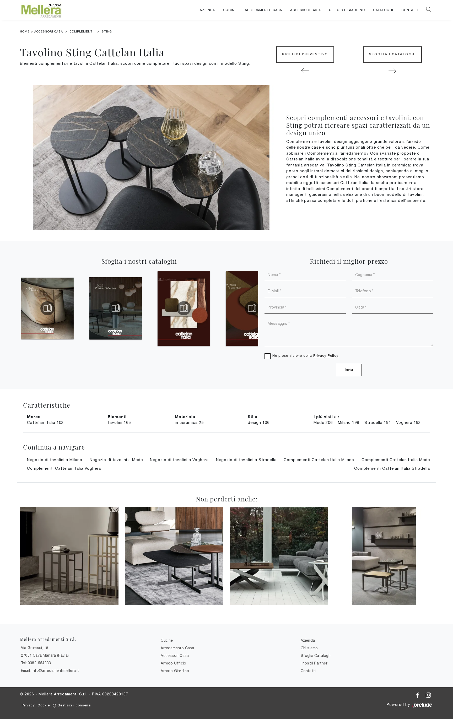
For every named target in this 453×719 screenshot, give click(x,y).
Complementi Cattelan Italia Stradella (392, 468)
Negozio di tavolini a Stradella (246, 459)
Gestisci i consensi (74, 705)
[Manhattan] (69, 556)
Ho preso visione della (305, 356)
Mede (323, 422)
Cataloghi (383, 10)
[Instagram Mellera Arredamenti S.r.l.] (428, 694)
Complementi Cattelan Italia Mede (396, 459)
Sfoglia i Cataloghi (392, 54)
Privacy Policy (325, 356)
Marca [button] (34, 416)
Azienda (207, 10)
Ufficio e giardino (347, 10)
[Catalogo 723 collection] (251, 308)
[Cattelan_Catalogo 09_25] (47, 308)
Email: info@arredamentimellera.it (50, 670)
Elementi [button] (117, 416)
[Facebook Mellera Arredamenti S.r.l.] (418, 694)
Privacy (28, 705)
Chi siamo (309, 648)
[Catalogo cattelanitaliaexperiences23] (183, 308)
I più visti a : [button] (326, 416)
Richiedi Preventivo (305, 54)
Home (25, 31)
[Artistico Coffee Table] (279, 556)
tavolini (119, 422)
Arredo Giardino (175, 671)
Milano (348, 422)
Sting (107, 31)
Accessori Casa (305, 10)
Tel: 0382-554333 (36, 663)
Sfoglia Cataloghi (316, 655)
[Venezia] (384, 556)
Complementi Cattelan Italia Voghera (64, 468)
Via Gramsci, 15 (34, 648)
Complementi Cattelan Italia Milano (319, 459)
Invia (349, 370)
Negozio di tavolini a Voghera (179, 459)
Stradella (377, 422)
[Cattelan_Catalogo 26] (115, 308)
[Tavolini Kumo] (174, 556)
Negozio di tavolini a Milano (54, 459)
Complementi (82, 31)
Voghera (408, 422)
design (258, 422)
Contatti (409, 10)
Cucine (230, 10)
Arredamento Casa (263, 10)
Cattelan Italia (45, 422)
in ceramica (189, 422)
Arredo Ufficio (173, 663)
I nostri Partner (314, 663)
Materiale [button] (185, 416)
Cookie (43, 705)
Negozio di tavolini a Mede (116, 459)
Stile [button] (252, 416)
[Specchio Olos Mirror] (392, 71)
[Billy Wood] (305, 71)
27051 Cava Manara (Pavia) (45, 655)
